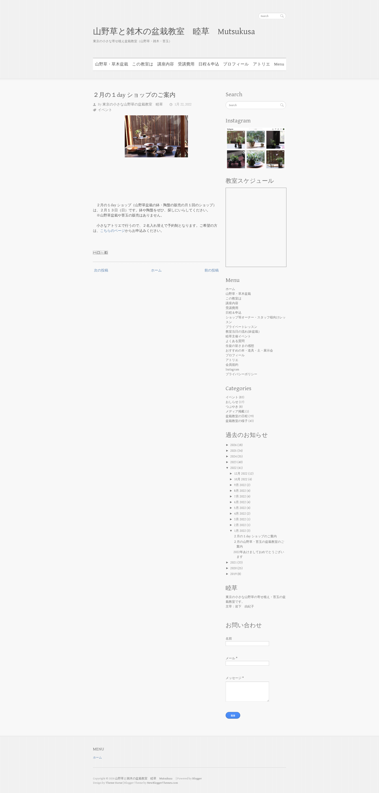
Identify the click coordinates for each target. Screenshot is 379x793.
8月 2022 (240, 491)
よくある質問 (235, 341)
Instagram (232, 369)
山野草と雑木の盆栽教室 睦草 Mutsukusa (178, 31)
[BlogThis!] (98, 253)
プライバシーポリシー (241, 374)
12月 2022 (241, 474)
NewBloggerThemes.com (162, 783)
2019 (233, 574)
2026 (233, 445)
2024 (233, 456)
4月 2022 (240, 514)
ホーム (156, 270)
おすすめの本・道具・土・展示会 (249, 351)
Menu (279, 64)
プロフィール (236, 64)
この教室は (142, 64)
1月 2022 (240, 531)
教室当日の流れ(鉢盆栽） (243, 332)
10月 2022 (241, 479)
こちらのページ (112, 231)
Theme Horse (114, 783)
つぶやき (232, 407)
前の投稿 (212, 270)
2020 (233, 568)
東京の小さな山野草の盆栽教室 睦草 (132, 104)
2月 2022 (240, 525)
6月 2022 (240, 502)
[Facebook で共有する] (106, 253)
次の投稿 (101, 270)
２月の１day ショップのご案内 (134, 95)
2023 (233, 462)
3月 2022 (240, 519)
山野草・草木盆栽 (111, 64)
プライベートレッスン (241, 327)
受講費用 (186, 64)
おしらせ (232, 402)
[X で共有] (102, 253)
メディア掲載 (235, 411)
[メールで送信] (95, 253)
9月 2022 (240, 485)
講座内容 (165, 64)
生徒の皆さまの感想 (240, 346)
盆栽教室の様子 (237, 421)
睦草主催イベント (238, 336)
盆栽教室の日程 (237, 416)
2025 (233, 451)
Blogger (197, 778)
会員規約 (232, 365)
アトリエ (261, 64)
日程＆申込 (208, 64)
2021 (233, 562)
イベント (105, 110)
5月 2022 (240, 508)
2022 (233, 468)
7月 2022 (240, 496)
